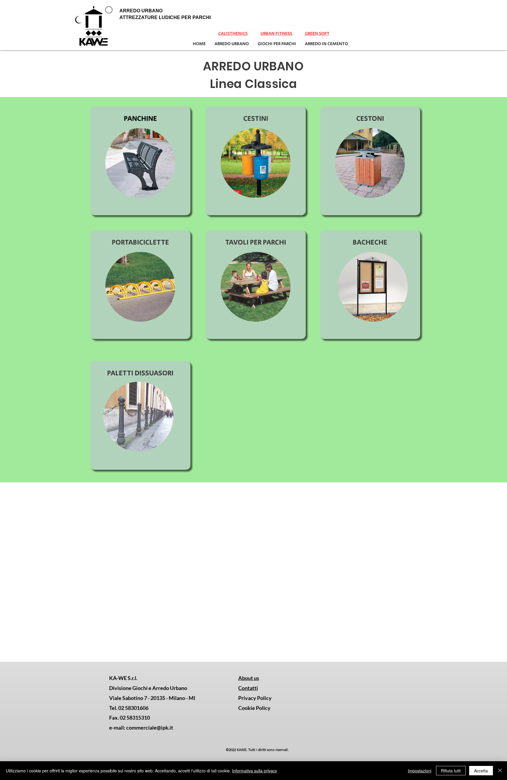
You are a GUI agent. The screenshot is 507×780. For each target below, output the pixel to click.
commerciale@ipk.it (149, 727)
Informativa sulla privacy (254, 771)
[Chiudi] (499, 770)
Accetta (481, 771)
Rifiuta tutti (451, 771)
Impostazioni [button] (419, 771)
